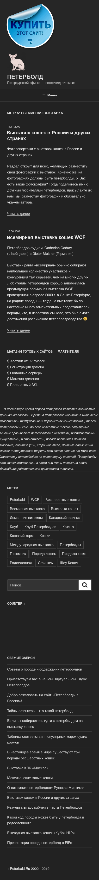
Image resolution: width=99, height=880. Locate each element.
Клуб (14, 526)
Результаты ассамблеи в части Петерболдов (44, 807)
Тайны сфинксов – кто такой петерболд (40, 710)
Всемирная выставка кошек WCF (46, 237)
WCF (35, 499)
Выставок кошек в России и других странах (49, 135)
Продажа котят (74, 553)
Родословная (21, 562)
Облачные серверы (26, 372)
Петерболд (25, 76)
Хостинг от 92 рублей (27, 360)
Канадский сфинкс (64, 517)
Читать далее (18, 213)
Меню (52, 94)
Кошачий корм (21, 535)
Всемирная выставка (27, 508)
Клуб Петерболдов (40, 526)
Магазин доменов (24, 378)
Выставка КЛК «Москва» (27, 767)
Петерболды (70, 544)
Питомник (18, 553)
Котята (68, 526)
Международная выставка (32, 544)
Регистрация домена (27, 366)
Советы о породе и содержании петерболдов (44, 668)
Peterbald (17, 499)
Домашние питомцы (26, 517)
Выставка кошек (64, 508)
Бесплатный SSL (24, 384)
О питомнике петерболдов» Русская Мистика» (46, 787)
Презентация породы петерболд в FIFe (39, 842)
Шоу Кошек (69, 562)
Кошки (45, 535)
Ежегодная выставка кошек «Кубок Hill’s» (41, 832)
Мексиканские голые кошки (30, 777)
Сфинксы (46, 562)
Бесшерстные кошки (62, 499)
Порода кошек (44, 553)
